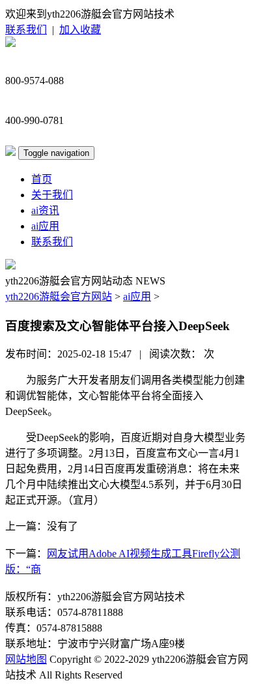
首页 (41, 179)
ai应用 (45, 226)
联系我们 (26, 29)
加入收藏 (80, 29)
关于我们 (52, 194)
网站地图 (26, 659)
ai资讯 (45, 210)
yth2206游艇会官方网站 (58, 296)
